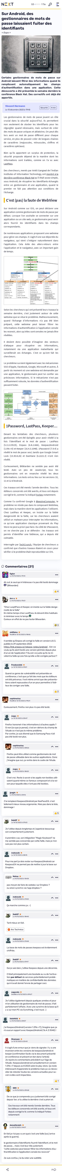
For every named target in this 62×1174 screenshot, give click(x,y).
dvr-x (12, 598)
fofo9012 (14, 1019)
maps (13, 716)
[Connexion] (50, 4)
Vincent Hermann (15, 106)
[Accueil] (8, 4)
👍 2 (56, 691)
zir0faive (14, 632)
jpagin (12, 793)
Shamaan (15, 1039)
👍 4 (56, 591)
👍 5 (56, 813)
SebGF (14, 820)
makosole (15, 853)
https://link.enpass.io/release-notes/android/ (26, 647)
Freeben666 (16, 665)
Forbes (39, 494)
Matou (16, 876)
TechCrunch (25, 544)
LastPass (8, 163)
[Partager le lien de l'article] (7, 1169)
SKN (15, 1088)
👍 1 (57, 1081)
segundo (15, 992)
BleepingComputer (45, 501)
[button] (57, 4)
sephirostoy (15, 699)
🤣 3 (56, 625)
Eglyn (12, 574)
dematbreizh (15, 1125)
